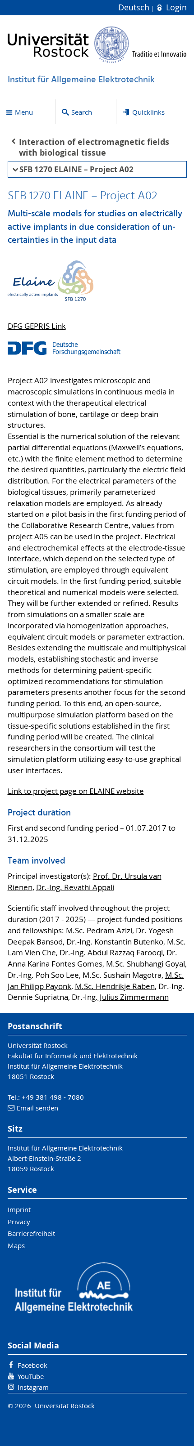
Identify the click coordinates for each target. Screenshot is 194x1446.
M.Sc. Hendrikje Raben (115, 986)
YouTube (31, 1376)
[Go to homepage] (97, 44)
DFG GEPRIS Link (37, 326)
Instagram (33, 1387)
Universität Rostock (38, 1045)
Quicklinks (148, 111)
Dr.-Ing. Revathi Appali (75, 887)
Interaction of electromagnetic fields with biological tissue (94, 147)
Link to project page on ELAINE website (76, 791)
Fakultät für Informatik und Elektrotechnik (73, 1055)
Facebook (32, 1365)
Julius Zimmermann (133, 997)
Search (81, 111)
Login (175, 7)
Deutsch (135, 7)
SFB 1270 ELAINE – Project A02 (76, 169)
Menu (24, 111)
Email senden (37, 1107)
